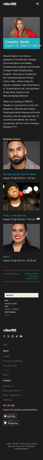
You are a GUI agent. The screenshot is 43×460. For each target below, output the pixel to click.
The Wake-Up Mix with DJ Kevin (19, 174)
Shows (7, 315)
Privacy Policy (20, 446)
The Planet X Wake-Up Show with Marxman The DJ (31, 276)
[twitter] (8, 336)
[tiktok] (17, 336)
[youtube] (21, 336)
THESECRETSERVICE (21, 449)
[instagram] (12, 336)
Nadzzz (6, 256)
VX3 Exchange (25, 444)
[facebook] (4, 336)
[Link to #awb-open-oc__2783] (37, 3)
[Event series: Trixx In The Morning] (38, 218)
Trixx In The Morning (14, 215)
